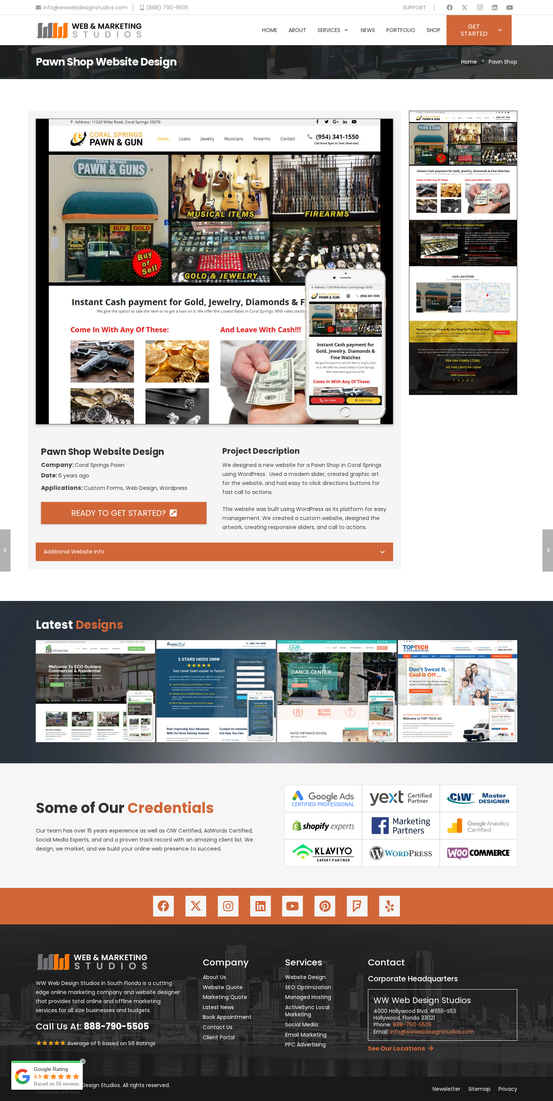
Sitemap (479, 1089)
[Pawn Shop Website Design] (214, 123)
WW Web (70, 1092)
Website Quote (223, 987)
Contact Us (217, 1027)
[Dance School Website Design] (337, 691)
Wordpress (173, 488)
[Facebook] (449, 7)
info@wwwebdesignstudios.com (432, 1031)
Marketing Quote (225, 997)
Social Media (301, 1024)
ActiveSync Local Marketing (307, 1011)
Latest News (218, 1007)
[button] (346, 30)
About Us (214, 977)
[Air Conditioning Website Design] (457, 691)
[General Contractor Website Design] (95, 691)
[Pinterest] (324, 906)
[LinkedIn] (494, 7)
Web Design (141, 488)
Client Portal (219, 1037)
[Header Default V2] (89, 30)
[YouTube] (509, 7)
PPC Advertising (305, 1044)
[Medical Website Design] (216, 691)
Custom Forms (103, 488)
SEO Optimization (308, 987)
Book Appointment (227, 1017)
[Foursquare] (357, 906)
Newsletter (446, 1089)
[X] (464, 7)
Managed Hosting (308, 997)
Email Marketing (306, 1034)
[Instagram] (479, 7)
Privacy (507, 1089)
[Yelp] (389, 906)
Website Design (305, 977)
